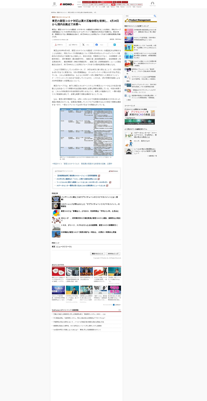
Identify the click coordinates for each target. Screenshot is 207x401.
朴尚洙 (112, 39)
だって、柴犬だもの (142, 141)
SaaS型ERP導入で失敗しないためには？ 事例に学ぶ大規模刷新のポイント (77, 329)
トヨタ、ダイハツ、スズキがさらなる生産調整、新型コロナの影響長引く (89, 225)
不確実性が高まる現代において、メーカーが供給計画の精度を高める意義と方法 (78, 322)
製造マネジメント (62, 12)
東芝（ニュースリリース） (62, 247)
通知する (74, 44)
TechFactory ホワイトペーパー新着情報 (65, 310)
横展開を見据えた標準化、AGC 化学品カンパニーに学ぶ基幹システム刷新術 (77, 326)
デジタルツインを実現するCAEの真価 (136, 109)
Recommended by (108, 304)
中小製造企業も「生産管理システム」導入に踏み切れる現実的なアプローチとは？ (79, 318)
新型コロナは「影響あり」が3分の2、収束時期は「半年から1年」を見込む (90, 211)
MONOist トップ (113, 253)
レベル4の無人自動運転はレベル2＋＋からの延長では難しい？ (145, 151)
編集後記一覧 (153, 156)
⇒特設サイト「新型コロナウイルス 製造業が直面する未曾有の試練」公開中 (82, 164)
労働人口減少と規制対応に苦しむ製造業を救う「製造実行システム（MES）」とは (79, 314)
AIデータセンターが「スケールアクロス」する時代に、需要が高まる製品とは (145, 135)
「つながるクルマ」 (130, 118)
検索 (155, 15)
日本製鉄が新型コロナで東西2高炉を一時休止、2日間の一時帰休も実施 (88, 232)
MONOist (53, 12)
